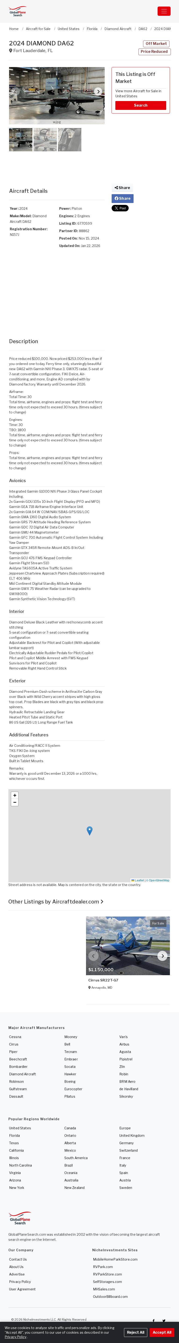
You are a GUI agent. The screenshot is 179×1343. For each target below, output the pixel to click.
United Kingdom (132, 1135)
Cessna (15, 1037)
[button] (57, 95)
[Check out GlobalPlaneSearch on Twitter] (164, 1320)
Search (141, 105)
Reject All (135, 1332)
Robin (123, 1074)
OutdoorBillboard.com (110, 1297)
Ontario (70, 1135)
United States (20, 1128)
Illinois (14, 1158)
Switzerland (128, 1150)
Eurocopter (73, 1089)
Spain (123, 1173)
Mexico (70, 1150)
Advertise (17, 1274)
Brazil (68, 1165)
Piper (13, 1052)
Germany (126, 1143)
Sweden (125, 1188)
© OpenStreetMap (157, 880)
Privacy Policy (20, 1282)
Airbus (124, 1044)
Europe (125, 1128)
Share (124, 188)
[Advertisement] (57, 164)
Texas (14, 1143)
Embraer (71, 1059)
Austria (125, 1180)
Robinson (16, 1081)
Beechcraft (18, 1059)
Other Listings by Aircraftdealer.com (54, 902)
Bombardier (18, 1067)
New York (16, 1188)
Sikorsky (126, 1096)
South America (76, 1158)
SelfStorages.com (107, 1282)
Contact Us (18, 1259)
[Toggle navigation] (164, 11)
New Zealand (74, 1188)
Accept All (162, 1332)
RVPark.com (103, 1267)
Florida (14, 1135)
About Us (16, 1267)
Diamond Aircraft (22, 1074)
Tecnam (70, 1052)
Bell (67, 1044)
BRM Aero (127, 1081)
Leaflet (139, 880)
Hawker (70, 1074)
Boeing (70, 1081)
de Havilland (128, 1089)
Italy (122, 1165)
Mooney (70, 1037)
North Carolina (20, 1165)
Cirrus (13, 1044)
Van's (123, 1037)
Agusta (125, 1052)
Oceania (70, 1173)
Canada (70, 1128)
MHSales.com (104, 1289)
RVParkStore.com (107, 1274)
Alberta (70, 1143)
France (124, 1158)
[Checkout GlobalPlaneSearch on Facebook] (153, 1320)
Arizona (15, 1180)
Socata (70, 1067)
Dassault (16, 1096)
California (16, 1150)
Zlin (122, 1067)
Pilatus (69, 1096)
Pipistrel (125, 1059)
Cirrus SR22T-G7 (103, 980)
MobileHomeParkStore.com (115, 1259)
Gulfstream (18, 1089)
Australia (71, 1180)
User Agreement (22, 1289)
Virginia (15, 1173)
